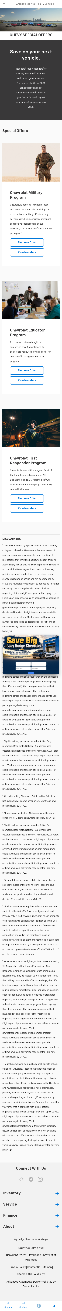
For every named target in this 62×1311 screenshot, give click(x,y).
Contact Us (33, 1267)
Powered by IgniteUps (31, 675)
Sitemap (47, 1267)
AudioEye (39, 1274)
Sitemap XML (25, 1274)
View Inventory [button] (27, 252)
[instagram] (40, 1179)
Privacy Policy (18, 1267)
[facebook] (31, 1179)
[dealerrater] (21, 1179)
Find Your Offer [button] (27, 242)
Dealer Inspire (31, 1286)
